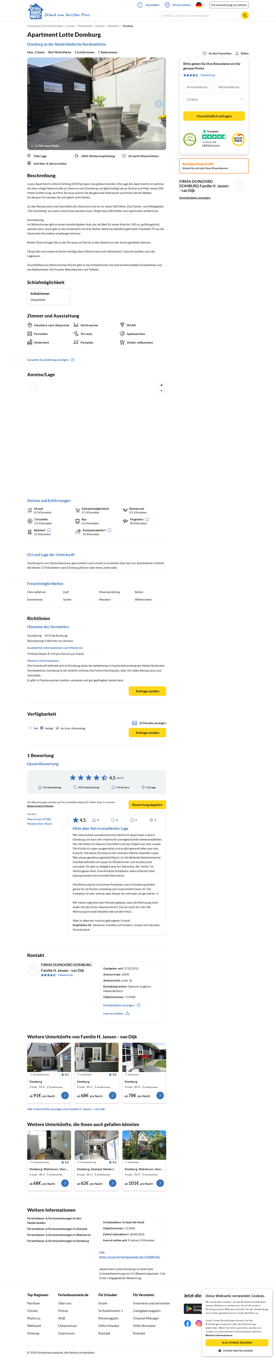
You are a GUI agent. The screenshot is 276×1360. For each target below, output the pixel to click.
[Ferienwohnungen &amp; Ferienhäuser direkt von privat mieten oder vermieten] (58, 15)
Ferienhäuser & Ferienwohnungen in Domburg (58, 1240)
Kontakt (104, 1333)
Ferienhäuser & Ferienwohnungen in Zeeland (57, 1228)
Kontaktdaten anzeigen (194, 197)
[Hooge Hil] (144, 1145)
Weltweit (34, 1326)
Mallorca (33, 1318)
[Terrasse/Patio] (96, 103)
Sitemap (33, 1333)
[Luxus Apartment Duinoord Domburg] (144, 1057)
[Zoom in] (161, 385)
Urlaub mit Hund (133, 1222)
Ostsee (32, 1311)
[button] (237, 1350)
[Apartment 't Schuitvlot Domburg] (96, 1057)
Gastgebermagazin (147, 1311)
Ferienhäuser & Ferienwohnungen (45, 25)
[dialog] (237, 1322)
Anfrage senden (147, 691)
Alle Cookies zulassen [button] (237, 1342)
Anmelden (152, 5)
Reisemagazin (108, 1318)
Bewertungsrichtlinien (40, 805)
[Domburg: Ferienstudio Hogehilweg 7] (96, 1145)
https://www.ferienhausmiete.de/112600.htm (129, 1257)
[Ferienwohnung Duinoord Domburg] (49, 1057)
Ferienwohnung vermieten (229, 5)
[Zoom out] (161, 390)
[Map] (96, 436)
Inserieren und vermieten (151, 1303)
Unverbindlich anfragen (214, 116)
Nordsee (33, 1303)
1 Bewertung (65, 974)
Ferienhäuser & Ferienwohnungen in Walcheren (59, 1234)
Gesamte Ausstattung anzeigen (48, 359)
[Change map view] (33, 386)
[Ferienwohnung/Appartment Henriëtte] (49, 1145)
